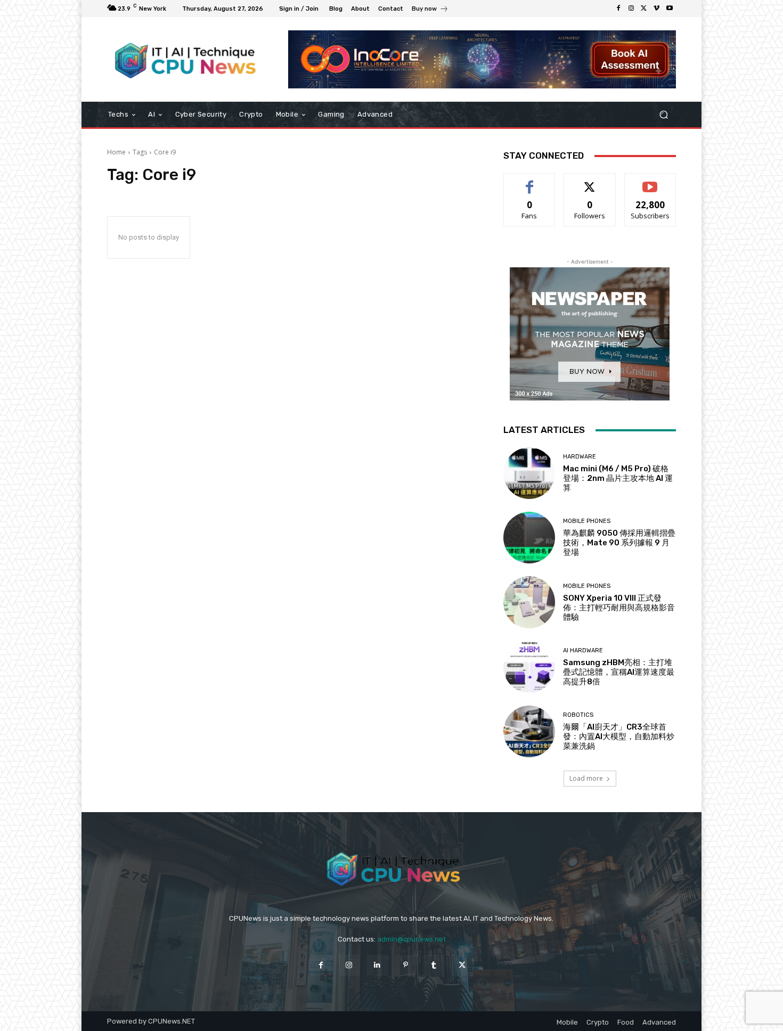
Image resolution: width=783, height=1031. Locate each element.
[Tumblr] (433, 965)
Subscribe (650, 181)
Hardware (579, 457)
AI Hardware (583, 650)
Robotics (578, 715)
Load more (586, 778)
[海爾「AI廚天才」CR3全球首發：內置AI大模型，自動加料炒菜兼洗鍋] (529, 731)
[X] (644, 8)
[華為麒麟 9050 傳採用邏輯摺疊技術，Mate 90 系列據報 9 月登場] (529, 537)
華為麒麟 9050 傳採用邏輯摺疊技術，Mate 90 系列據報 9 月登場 (619, 542)
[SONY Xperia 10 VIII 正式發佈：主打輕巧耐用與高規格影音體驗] (529, 602)
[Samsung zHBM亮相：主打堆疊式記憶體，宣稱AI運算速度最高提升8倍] (529, 667)
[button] (663, 114)
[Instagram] (631, 8)
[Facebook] (618, 8)
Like (530, 181)
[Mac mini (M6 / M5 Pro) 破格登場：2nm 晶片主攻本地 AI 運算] (529, 473)
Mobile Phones (586, 521)
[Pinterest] (405, 965)
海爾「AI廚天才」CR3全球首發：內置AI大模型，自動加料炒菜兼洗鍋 (618, 736)
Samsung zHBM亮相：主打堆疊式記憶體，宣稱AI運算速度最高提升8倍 (618, 672)
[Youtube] (669, 8)
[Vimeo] (656, 8)
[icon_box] (430, 9)
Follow (589, 181)
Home (116, 152)
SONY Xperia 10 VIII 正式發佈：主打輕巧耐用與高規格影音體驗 (619, 607)
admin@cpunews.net (411, 939)
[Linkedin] (377, 965)
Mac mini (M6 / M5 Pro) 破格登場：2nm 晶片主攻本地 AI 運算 (618, 478)
